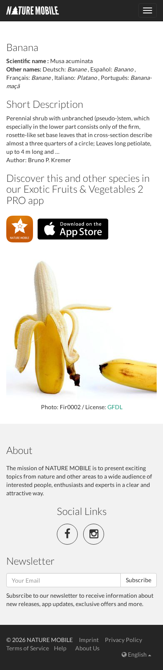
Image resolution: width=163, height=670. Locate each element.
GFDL (114, 406)
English (137, 654)
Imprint (89, 639)
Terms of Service (27, 648)
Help (60, 648)
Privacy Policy (123, 639)
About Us (87, 648)
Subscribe (138, 579)
